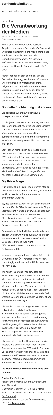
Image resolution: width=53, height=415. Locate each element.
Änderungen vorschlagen (12, 39)
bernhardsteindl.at (15, 3)
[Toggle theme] (30, 3)
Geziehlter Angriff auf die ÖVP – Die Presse (24, 399)
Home (4, 21)
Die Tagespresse (16, 403)
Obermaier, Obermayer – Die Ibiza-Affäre (23, 389)
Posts (11, 21)
